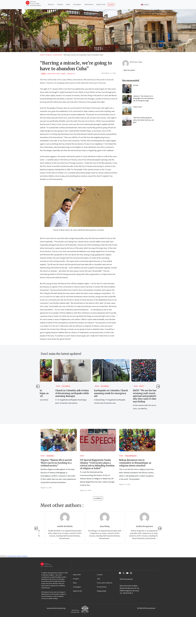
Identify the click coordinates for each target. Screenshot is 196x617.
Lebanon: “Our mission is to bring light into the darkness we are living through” (143, 98)
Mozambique (131, 456)
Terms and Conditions (104, 583)
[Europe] (126, 88)
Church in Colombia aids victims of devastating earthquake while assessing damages (59, 393)
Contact (100, 575)
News (68, 4)
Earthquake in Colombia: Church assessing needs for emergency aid (98, 393)
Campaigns (77, 4)
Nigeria (50, 456)
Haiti (128, 386)
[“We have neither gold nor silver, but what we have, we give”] (126, 121)
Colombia (53, 386)
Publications (88, 4)
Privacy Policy (101, 587)
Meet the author (129, 70)
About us (51, 4)
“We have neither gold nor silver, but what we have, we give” (143, 120)
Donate (111, 4)
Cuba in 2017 (137, 107)
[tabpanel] (59, 384)
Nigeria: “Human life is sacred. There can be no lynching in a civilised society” (56, 463)
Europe (135, 85)
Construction (57, 55)
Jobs (98, 579)
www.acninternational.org (56, 608)
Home (42, 55)
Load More (98, 498)
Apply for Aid (100, 4)
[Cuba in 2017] (126, 110)
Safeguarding (101, 591)
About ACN (77, 575)
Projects (60, 4)
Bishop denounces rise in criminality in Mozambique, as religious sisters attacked (135, 463)
